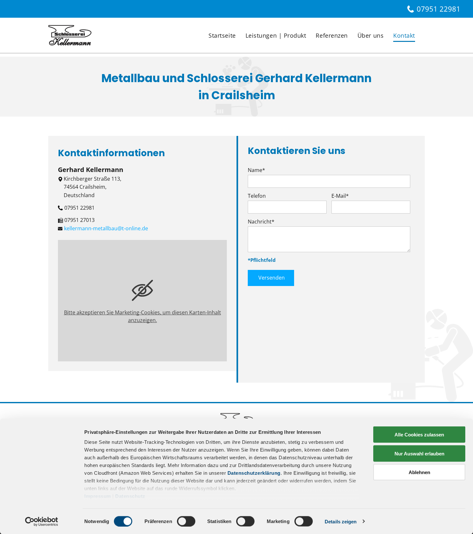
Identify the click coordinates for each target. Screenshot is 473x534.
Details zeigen (341, 521)
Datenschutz (130, 496)
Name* (256, 170)
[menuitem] (222, 35)
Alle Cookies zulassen (419, 434)
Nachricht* (261, 221)
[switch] (186, 521)
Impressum (97, 496)
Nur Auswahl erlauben (419, 453)
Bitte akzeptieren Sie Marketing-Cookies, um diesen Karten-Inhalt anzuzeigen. (142, 316)
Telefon (257, 195)
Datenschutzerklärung (254, 473)
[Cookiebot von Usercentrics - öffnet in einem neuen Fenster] (42, 521)
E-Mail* (340, 195)
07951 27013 (79, 220)
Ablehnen (419, 472)
